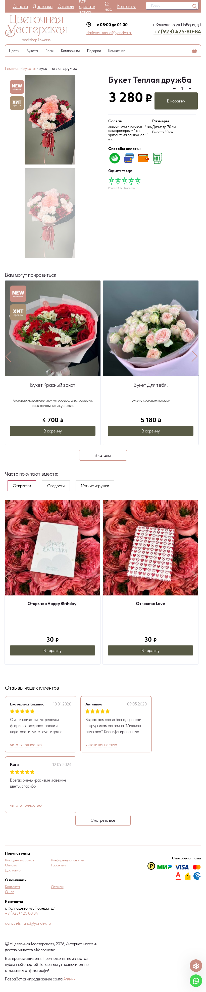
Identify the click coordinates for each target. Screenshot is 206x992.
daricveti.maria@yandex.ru (109, 32)
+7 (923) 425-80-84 (177, 31)
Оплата (20, 6)
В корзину (176, 100)
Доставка (43, 6)
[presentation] (8, 357)
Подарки (94, 50)
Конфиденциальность (67, 860)
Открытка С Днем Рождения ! (150, 603)
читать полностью (26, 744)
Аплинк (69, 978)
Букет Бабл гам (151, 385)
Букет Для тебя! (53, 385)
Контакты (126, 6)
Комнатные (117, 50)
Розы (49, 50)
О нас (108, 6)
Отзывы (66, 6)
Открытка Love (52, 603)
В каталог (103, 455)
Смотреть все (103, 820)
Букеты (32, 50)
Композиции (70, 50)
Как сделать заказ (19, 860)
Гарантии (58, 865)
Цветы (14, 50)
